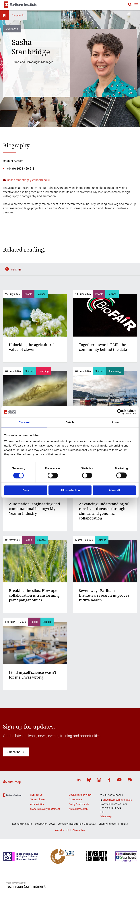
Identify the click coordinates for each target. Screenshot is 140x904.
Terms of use (37, 799)
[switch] (53, 475)
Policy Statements (79, 804)
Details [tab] (70, 422)
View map (106, 816)
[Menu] (136, 5)
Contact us (36, 794)
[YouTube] (119, 780)
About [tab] (116, 422)
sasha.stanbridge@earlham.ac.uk (28, 180)
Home (4, 15)
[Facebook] (109, 780)
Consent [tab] (24, 422)
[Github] (130, 780)
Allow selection (70, 490)
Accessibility (37, 804)
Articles (16, 269)
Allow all (114, 490)
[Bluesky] (89, 780)
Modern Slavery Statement (45, 809)
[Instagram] (99, 780)
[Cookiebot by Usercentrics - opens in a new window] (120, 412)
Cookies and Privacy (80, 794)
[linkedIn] (78, 780)
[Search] (130, 5)
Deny (25, 490)
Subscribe (13, 752)
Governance (75, 799)
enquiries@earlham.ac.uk (117, 799)
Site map (14, 782)
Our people (18, 15)
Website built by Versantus (70, 830)
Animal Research (78, 809)
